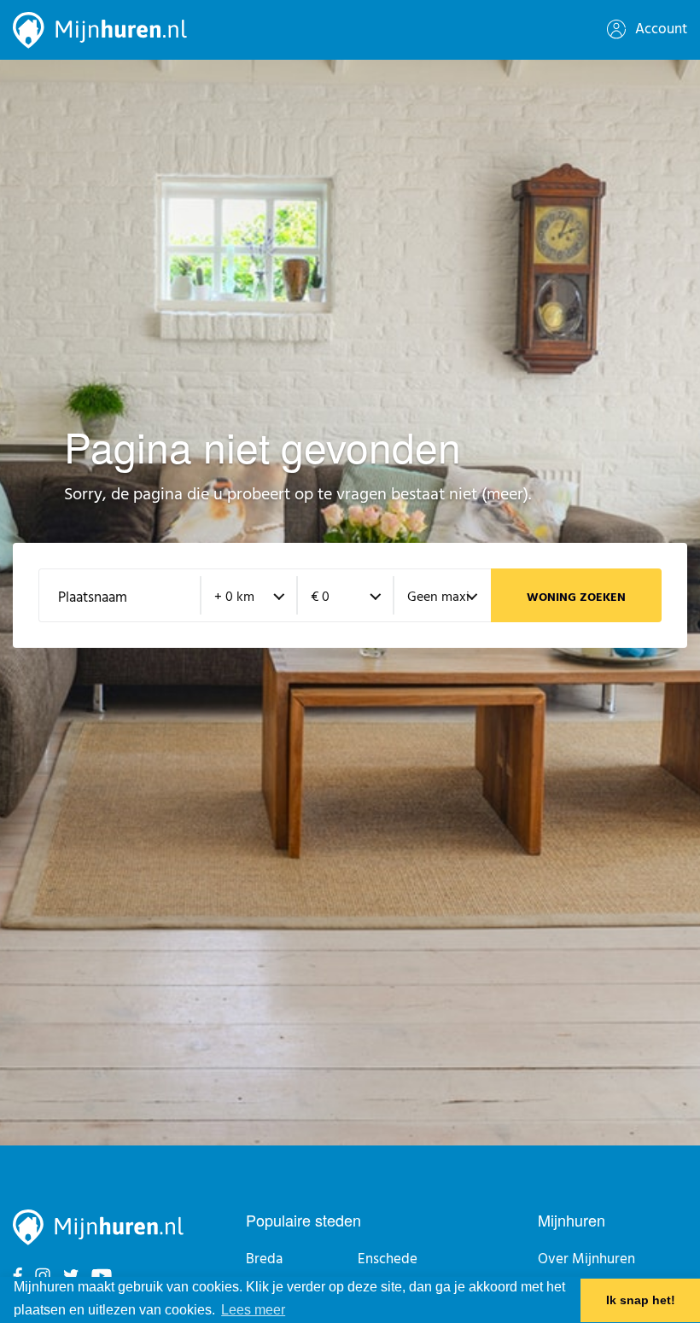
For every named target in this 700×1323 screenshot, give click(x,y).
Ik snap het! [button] (640, 1300)
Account (659, 29)
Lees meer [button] (253, 1310)
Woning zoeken (576, 598)
